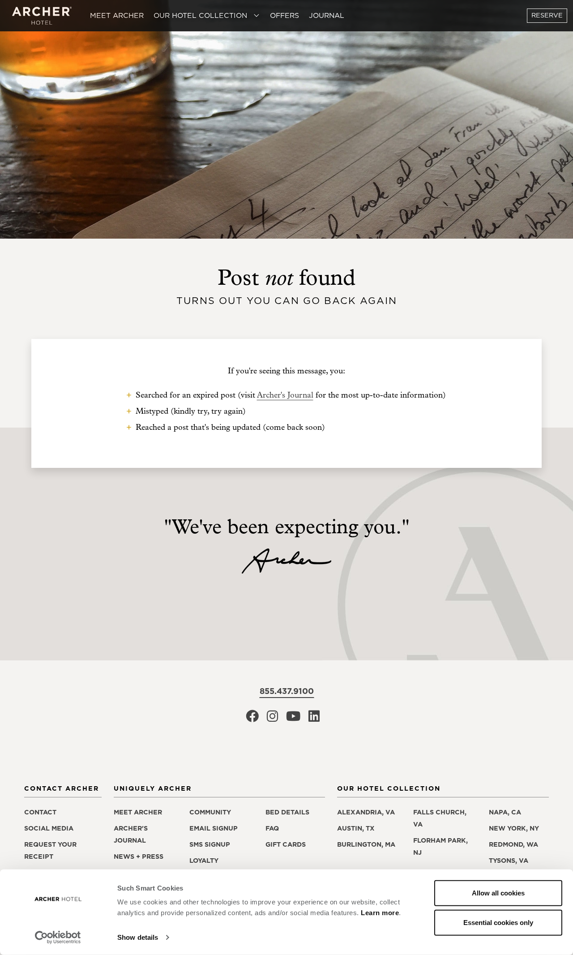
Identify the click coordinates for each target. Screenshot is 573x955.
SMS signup (209, 844)
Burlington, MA (366, 844)
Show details (137, 937)
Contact (40, 812)
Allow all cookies (498, 893)
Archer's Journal (285, 395)
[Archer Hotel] (42, 16)
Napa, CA (505, 812)
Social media (48, 828)
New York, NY (514, 828)
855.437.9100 (287, 691)
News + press (138, 856)
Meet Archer (117, 15)
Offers (284, 15)
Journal (326, 15)
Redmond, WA (513, 844)
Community (210, 812)
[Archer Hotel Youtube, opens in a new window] (293, 719)
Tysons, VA (508, 860)
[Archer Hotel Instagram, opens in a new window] (272, 719)
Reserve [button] (547, 15)
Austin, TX (356, 828)
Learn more (380, 912)
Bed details (287, 812)
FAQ (272, 828)
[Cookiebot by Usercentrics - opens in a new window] (58, 937)
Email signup (213, 828)
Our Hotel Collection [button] (201, 15)
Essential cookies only (498, 922)
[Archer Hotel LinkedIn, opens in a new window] (314, 719)
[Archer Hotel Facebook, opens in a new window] (252, 719)
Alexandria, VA (366, 812)
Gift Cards (285, 844)
